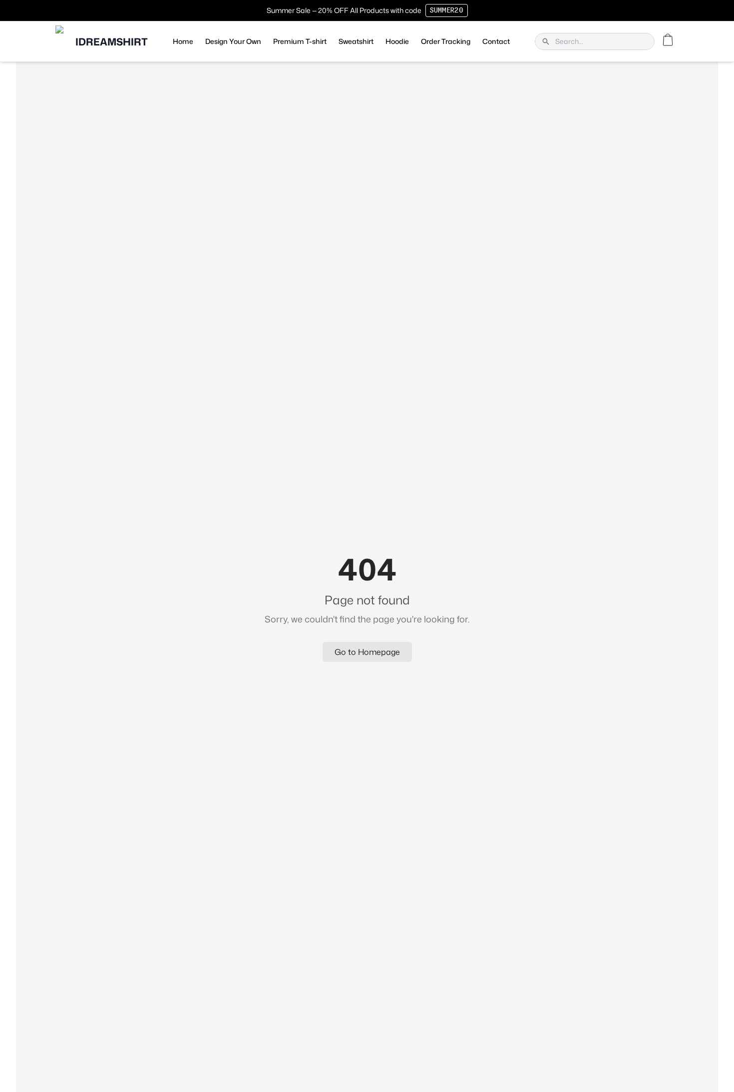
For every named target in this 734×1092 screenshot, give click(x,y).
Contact (496, 41)
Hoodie (397, 41)
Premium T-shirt (300, 41)
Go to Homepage (367, 651)
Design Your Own (233, 41)
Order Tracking (445, 41)
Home (183, 41)
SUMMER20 (446, 10)
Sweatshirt (356, 41)
